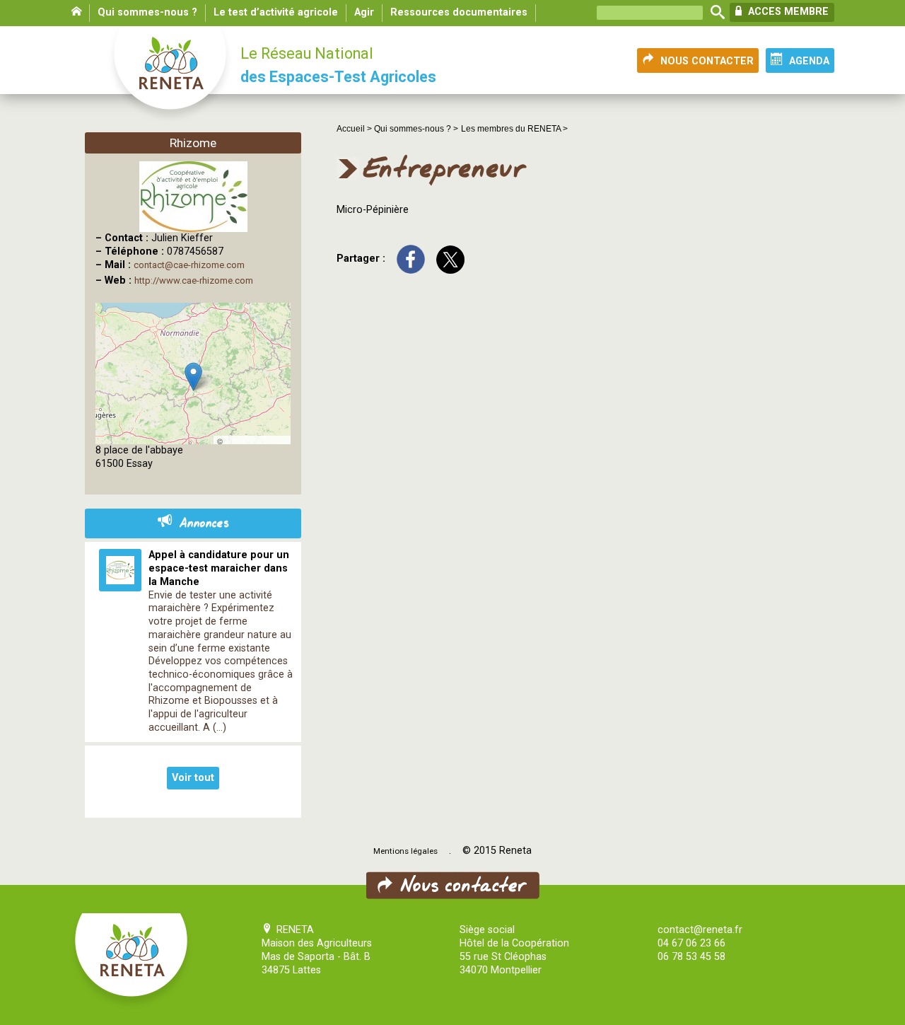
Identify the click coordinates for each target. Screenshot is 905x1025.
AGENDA (809, 61)
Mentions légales (405, 851)
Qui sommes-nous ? (147, 12)
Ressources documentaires (458, 12)
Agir (364, 12)
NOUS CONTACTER (707, 61)
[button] (193, 376)
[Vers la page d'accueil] (171, 75)
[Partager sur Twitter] (450, 259)
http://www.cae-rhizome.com (193, 280)
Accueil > (355, 128)
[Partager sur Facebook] (411, 259)
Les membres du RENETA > (514, 128)
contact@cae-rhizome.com (189, 265)
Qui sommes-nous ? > (416, 128)
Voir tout (193, 778)
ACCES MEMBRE (787, 12)
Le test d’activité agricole (276, 12)
